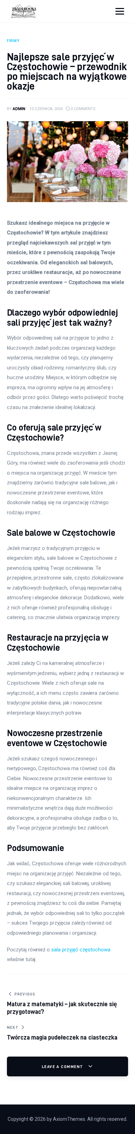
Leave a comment (63, 1066)
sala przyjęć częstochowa (80, 950)
